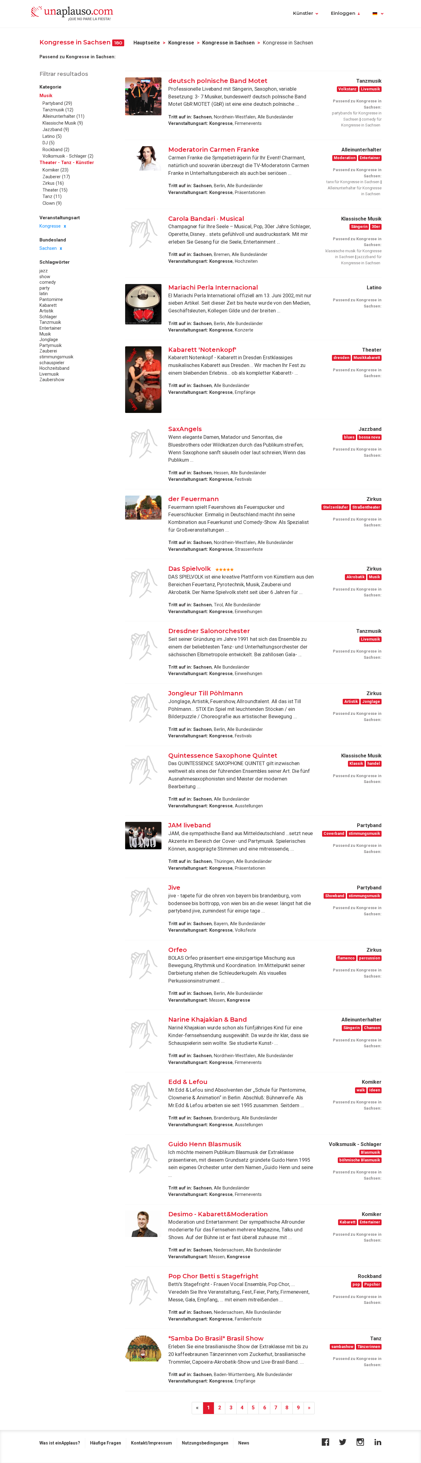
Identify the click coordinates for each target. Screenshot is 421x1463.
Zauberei (48, 351)
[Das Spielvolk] (143, 583)
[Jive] (143, 902)
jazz (43, 270)
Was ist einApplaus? (59, 1442)
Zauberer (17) (56, 176)
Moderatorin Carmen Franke (213, 149)
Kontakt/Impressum (151, 1442)
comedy (47, 282)
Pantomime (51, 299)
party (44, 288)
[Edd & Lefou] (143, 1096)
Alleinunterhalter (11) (63, 116)
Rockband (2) (56, 149)
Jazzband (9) (56, 129)
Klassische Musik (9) (63, 123)
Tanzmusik (50, 322)
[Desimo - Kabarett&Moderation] (143, 1224)
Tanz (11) (52, 196)
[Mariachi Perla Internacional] (143, 304)
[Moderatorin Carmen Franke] (143, 158)
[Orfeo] (143, 964)
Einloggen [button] (343, 13)
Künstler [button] (303, 13)
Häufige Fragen (105, 1442)
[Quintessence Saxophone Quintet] (143, 770)
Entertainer (50, 328)
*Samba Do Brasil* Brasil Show (216, 1338)
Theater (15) (55, 190)
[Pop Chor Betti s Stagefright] (143, 1291)
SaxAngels (185, 429)
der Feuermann (193, 499)
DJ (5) (49, 143)
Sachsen (48, 248)
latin (43, 293)
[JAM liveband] (143, 835)
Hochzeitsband (54, 368)
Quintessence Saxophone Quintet (222, 755)
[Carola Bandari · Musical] (143, 233)
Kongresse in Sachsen (228, 43)
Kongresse (181, 43)
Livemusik (49, 374)
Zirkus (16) (53, 183)
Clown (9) (52, 203)
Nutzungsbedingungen (205, 1442)
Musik (45, 334)
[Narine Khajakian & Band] (143, 1034)
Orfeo (177, 950)
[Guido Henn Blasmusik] (143, 1159)
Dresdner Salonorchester (209, 631)
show (44, 276)
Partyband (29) (57, 103)
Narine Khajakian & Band (207, 1019)
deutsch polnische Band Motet (218, 80)
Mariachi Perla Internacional (213, 287)
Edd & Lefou (187, 1082)
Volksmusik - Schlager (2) (68, 156)
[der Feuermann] (143, 508)
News (243, 1442)
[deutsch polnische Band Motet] (143, 96)
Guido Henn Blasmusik (204, 1144)
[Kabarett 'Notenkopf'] (143, 379)
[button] (378, 13)
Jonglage (48, 339)
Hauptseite (146, 43)
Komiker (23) (55, 170)
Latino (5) (52, 136)
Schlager (48, 316)
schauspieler (51, 362)
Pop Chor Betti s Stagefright (213, 1276)
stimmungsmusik (56, 356)
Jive (174, 887)
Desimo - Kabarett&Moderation (218, 1214)
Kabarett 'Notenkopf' (202, 349)
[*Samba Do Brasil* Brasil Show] (143, 1348)
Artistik (46, 310)
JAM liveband (189, 825)
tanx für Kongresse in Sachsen (352, 181)
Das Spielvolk (189, 568)
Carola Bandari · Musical (206, 218)
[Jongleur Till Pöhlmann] (143, 708)
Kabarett (48, 305)
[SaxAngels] (143, 444)
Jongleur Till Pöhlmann (205, 693)
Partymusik (50, 345)
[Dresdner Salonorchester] (143, 646)
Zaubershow (51, 379)
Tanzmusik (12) (58, 109)
